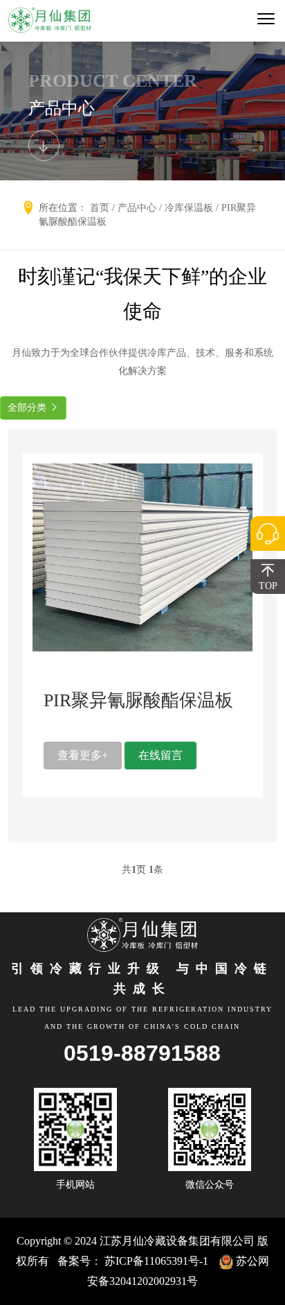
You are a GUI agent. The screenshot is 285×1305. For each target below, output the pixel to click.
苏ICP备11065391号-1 (156, 1261)
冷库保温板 (189, 208)
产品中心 (137, 208)
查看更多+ (82, 755)
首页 (99, 208)
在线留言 (160, 755)
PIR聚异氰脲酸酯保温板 (138, 700)
